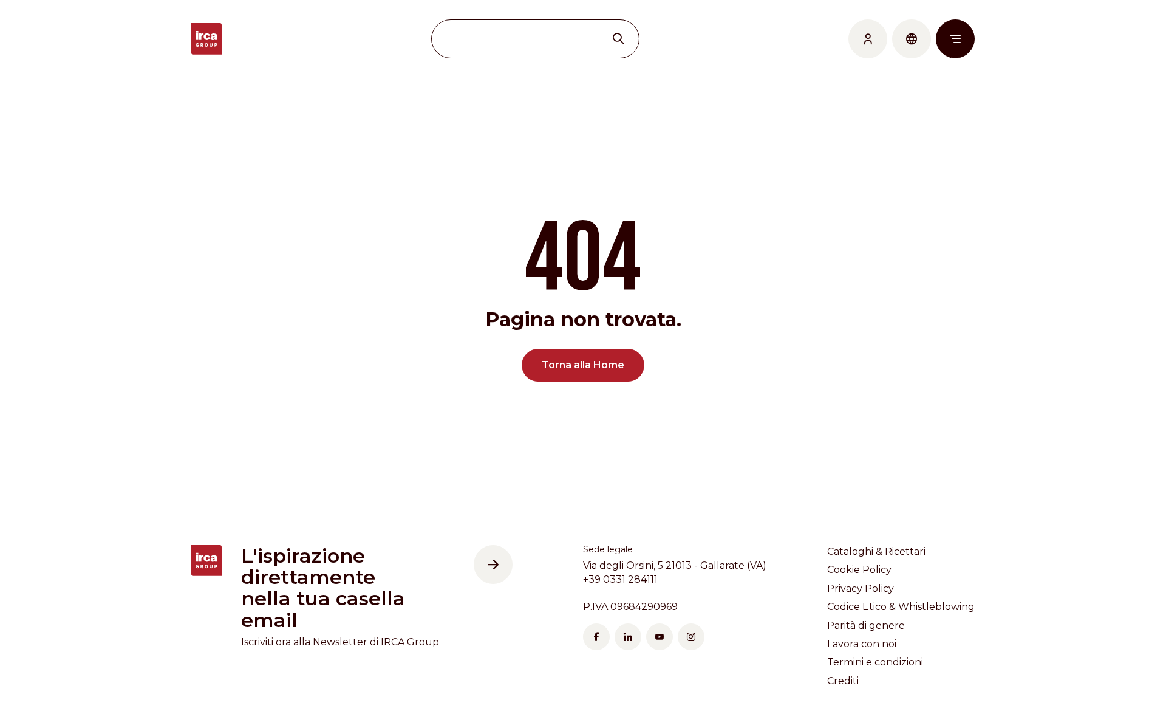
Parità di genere (866, 625)
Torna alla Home (583, 365)
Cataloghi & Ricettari (876, 551)
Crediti (843, 681)
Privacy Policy (860, 588)
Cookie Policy (859, 569)
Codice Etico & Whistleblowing (901, 607)
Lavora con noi (861, 644)
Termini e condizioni (875, 662)
